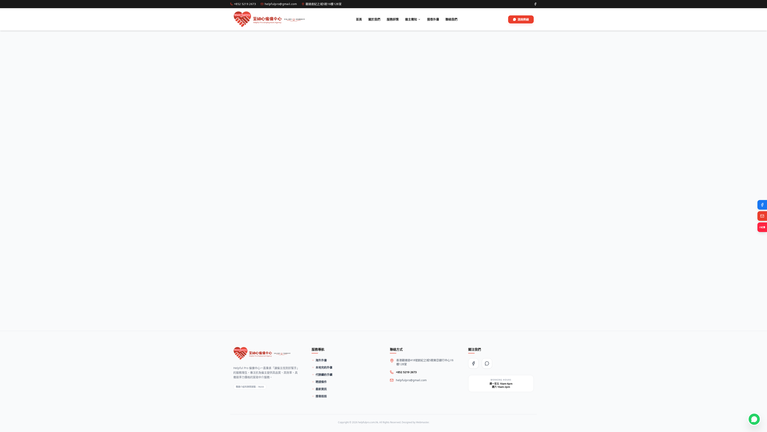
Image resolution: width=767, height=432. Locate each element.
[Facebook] (762, 205)
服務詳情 (393, 19)
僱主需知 (411, 19)
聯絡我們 (451, 19)
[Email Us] (762, 216)
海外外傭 (321, 360)
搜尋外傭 (433, 19)
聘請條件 (321, 382)
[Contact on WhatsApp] (754, 419)
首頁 (359, 19)
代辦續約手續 (324, 374)
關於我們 (374, 19)
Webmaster (422, 422)
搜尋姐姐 (321, 396)
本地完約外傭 (324, 367)
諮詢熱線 (523, 19)
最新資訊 (321, 389)
